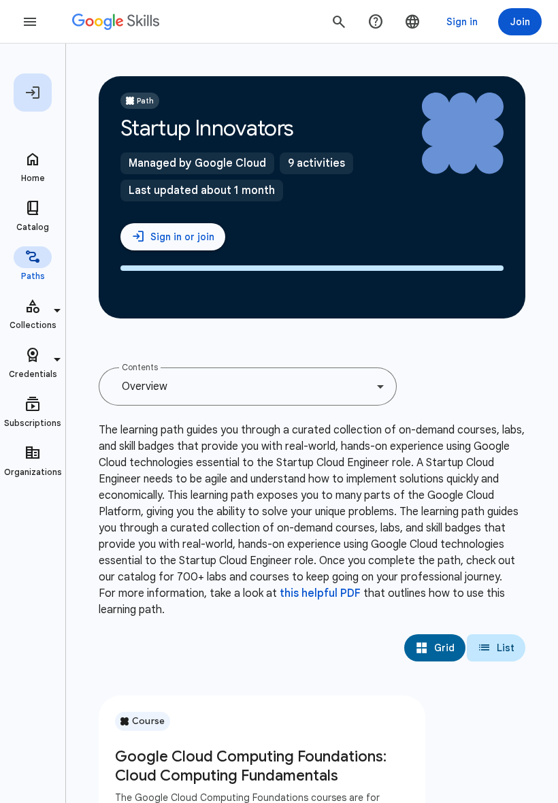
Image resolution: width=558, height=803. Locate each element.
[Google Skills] (116, 21)
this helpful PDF (320, 593)
